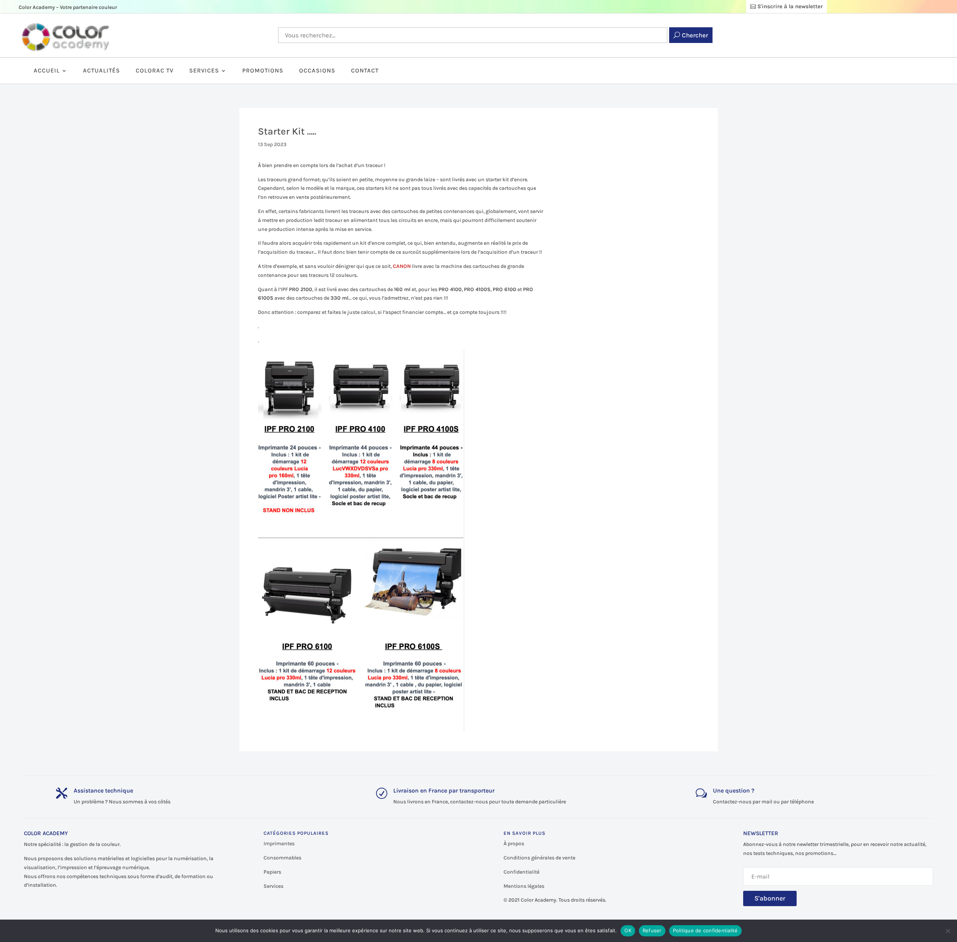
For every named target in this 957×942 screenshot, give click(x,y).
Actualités (101, 71)
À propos (514, 843)
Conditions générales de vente (539, 858)
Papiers (272, 872)
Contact (365, 71)
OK (627, 930)
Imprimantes (279, 843)
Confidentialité (521, 872)
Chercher (695, 35)
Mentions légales (524, 886)
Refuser (652, 930)
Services (204, 71)
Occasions (317, 71)
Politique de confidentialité (705, 930)
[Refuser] (947, 931)
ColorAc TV (154, 71)
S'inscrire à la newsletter (790, 6)
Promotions (262, 71)
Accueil (47, 71)
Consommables (282, 858)
